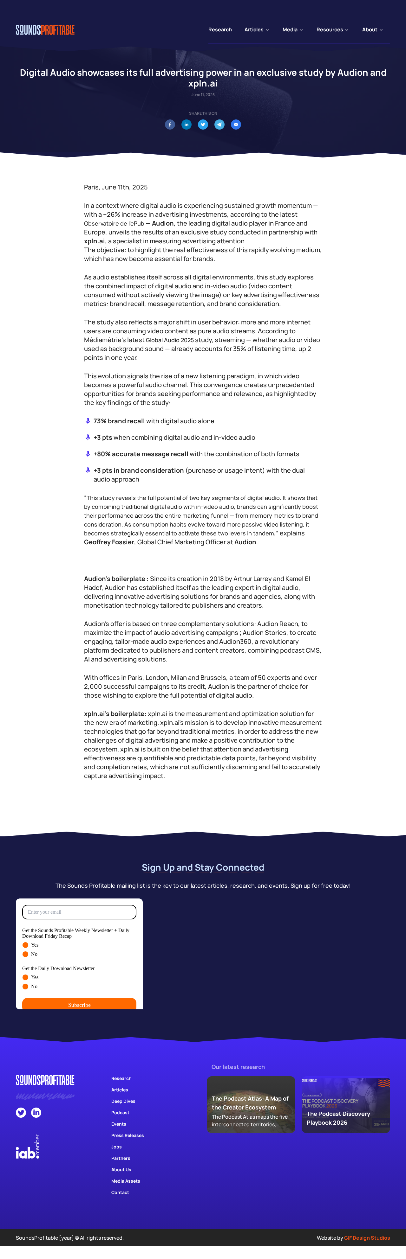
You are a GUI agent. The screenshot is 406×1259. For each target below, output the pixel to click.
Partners (120, 1158)
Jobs (116, 1147)
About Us (121, 1169)
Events (118, 1124)
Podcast (120, 1112)
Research (121, 1078)
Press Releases (127, 1135)
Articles (119, 1090)
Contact (120, 1192)
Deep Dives (123, 1101)
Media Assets (125, 1181)
